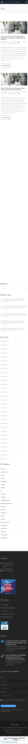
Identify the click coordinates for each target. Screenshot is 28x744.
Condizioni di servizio (8, 614)
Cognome (3, 684)
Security (11, 92)
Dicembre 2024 (4, 356)
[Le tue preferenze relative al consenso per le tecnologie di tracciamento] (2, 741)
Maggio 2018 (4, 447)
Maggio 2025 (4, 353)
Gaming (3, 487)
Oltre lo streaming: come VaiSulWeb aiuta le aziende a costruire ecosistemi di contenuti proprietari (16, 657)
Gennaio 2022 (4, 411)
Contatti (5, 611)
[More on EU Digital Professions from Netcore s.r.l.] (4, 629)
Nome (2, 677)
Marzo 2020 (4, 419)
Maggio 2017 (4, 458)
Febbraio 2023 (4, 392)
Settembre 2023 (5, 380)
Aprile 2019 (3, 439)
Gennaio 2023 (4, 396)
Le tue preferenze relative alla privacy (15, 738)
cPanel (3, 478)
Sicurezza (11, 41)
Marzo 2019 (4, 443)
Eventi (3, 484)
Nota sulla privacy (8, 617)
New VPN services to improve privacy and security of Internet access (13, 88)
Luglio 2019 (3, 431)
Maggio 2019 (4, 435)
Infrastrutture (5, 500)
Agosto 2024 (4, 360)
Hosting (3, 494)
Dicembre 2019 (4, 423)
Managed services (6, 503)
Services (3, 512)
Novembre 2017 (4, 451)
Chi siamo (5, 604)
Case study (4, 472)
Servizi (3, 516)
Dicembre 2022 (4, 400)
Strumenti (4, 528)
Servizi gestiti (5, 522)
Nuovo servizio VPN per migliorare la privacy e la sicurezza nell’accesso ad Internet (13, 38)
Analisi (3, 469)
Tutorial (3, 531)
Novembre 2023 (5, 372)
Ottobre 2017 (4, 454)
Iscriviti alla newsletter (8, 706)
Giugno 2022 (4, 407)
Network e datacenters (9, 608)
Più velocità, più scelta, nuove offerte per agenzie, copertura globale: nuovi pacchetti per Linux (16, 642)
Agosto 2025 (4, 349)
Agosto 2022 (4, 403)
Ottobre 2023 (4, 376)
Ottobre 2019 (4, 427)
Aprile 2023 (4, 388)
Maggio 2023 (4, 384)
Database (4, 481)
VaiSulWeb (4, 41)
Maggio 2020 (4, 415)
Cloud (3, 475)
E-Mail (2, 692)
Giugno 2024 (4, 364)
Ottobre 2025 (4, 345)
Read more (6, 65)
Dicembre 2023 (4, 368)
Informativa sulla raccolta (9, 742)
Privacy (3, 506)
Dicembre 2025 (4, 341)
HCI (2, 491)
